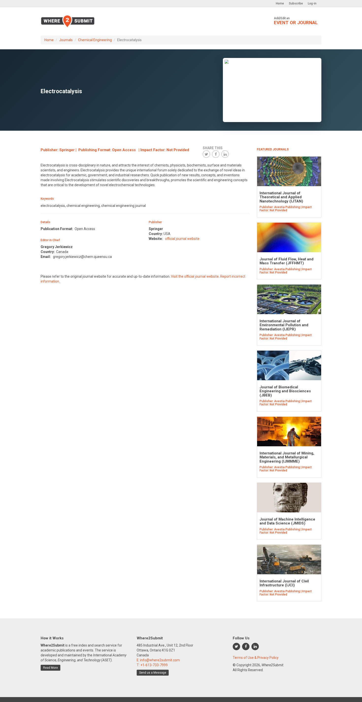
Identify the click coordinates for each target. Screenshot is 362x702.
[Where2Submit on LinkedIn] (255, 646)
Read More (50, 667)
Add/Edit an (296, 21)
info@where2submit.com (160, 660)
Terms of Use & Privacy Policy (256, 658)
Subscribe (296, 3)
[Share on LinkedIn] (225, 154)
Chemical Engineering (95, 40)
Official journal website (182, 239)
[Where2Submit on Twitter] (236, 646)
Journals (66, 40)
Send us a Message (152, 672)
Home (280, 3)
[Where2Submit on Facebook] (245, 646)
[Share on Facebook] (215, 154)
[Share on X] (206, 154)
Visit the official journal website (195, 276)
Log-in (312, 3)
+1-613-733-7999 (154, 665)
